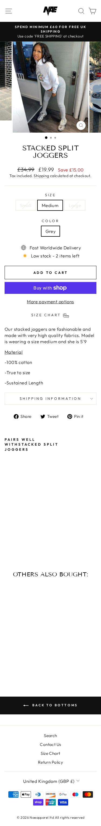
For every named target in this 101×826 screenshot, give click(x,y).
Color (50, 221)
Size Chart (50, 753)
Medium (50, 205)
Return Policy (50, 762)
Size (50, 195)
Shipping (41, 175)
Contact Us (50, 744)
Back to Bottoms (54, 705)
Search (50, 735)
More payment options (50, 301)
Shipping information (50, 398)
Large (75, 205)
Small (26, 205)
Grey (51, 231)
